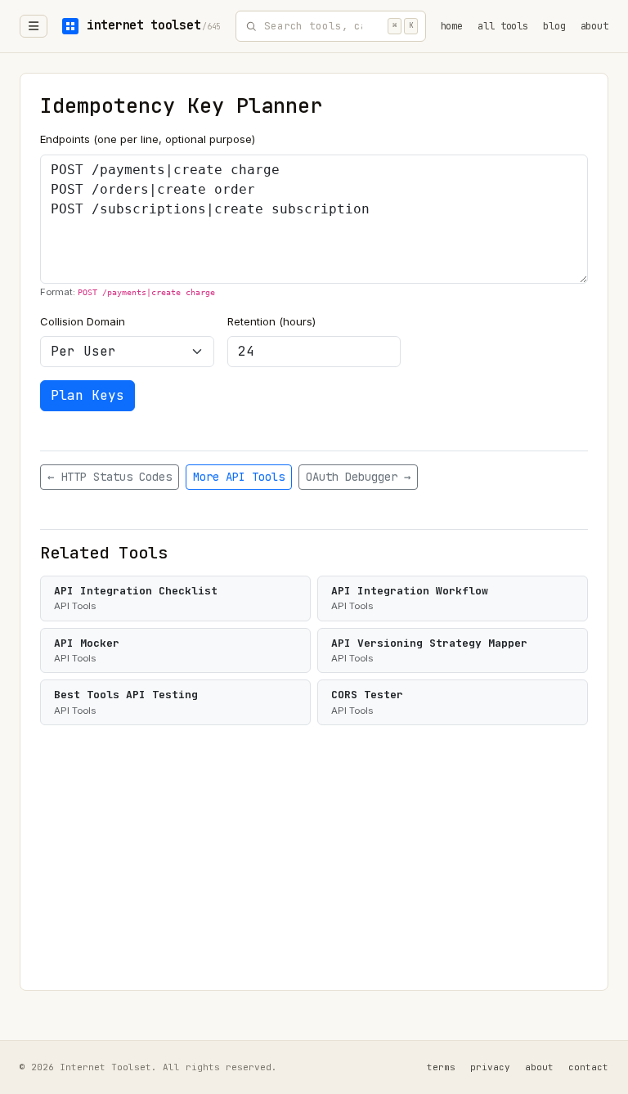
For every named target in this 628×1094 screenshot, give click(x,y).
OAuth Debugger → (358, 476)
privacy (490, 1067)
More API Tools (239, 476)
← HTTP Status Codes (109, 476)
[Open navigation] (33, 26)
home (452, 26)
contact (588, 1067)
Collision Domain (82, 321)
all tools (503, 26)
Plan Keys (87, 395)
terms (441, 1067)
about (594, 26)
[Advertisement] (314, 847)
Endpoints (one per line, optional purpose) (147, 139)
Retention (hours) (271, 321)
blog (554, 26)
